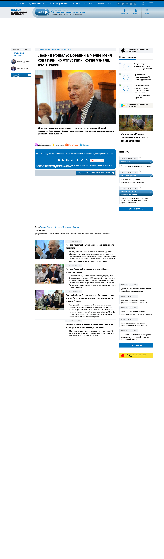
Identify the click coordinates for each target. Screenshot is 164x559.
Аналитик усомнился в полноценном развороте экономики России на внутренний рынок (136, 337)
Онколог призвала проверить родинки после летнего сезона (134, 301)
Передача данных (128, 175)
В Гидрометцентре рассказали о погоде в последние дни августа (143, 66)
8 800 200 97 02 (38, 4)
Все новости (136, 345)
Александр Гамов (23, 62)
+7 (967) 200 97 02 (60, 4)
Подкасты (124, 14)
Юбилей (58, 227)
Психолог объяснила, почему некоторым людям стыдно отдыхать (136, 313)
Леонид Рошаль (23, 68)
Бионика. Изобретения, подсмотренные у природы (132, 181)
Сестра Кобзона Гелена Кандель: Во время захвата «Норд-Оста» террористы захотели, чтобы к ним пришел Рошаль (90, 298)
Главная (41, 49)
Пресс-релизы (89, 3)
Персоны (136, 14)
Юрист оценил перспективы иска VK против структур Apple (142, 77)
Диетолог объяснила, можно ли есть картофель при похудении (136, 290)
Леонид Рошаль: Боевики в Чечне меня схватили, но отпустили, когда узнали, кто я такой (75, 60)
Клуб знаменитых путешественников (129, 193)
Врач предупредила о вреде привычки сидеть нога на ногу (134, 324)
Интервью (67, 227)
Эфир (147, 14)
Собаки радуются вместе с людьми (68, 12)
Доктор (76, 227)
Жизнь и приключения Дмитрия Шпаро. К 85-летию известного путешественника (134, 200)
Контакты (77, 3)
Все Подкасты (136, 209)
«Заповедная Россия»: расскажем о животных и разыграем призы (134, 137)
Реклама (101, 3)
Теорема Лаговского (61, 10)
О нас (110, 3)
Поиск (143, 3)
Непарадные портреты (62, 49)
